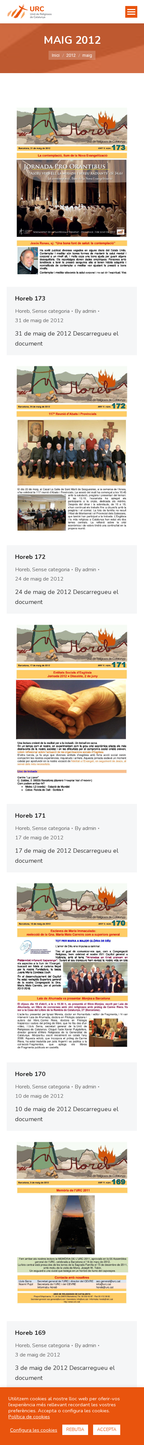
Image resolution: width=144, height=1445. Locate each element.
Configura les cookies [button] (33, 1430)
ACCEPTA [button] (106, 1430)
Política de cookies (29, 1417)
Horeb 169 (30, 1333)
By (85, 311)
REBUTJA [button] (75, 1430)
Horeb (22, 311)
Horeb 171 (30, 816)
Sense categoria (51, 311)
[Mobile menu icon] (131, 12)
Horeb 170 (30, 1074)
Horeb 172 (30, 557)
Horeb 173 (30, 298)
